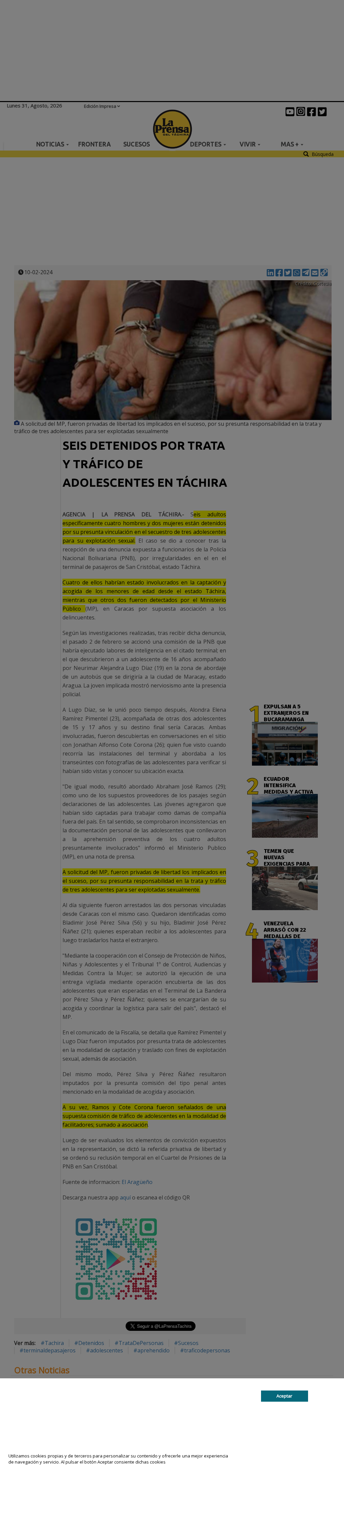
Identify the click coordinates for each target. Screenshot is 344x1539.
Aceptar (284, 1396)
